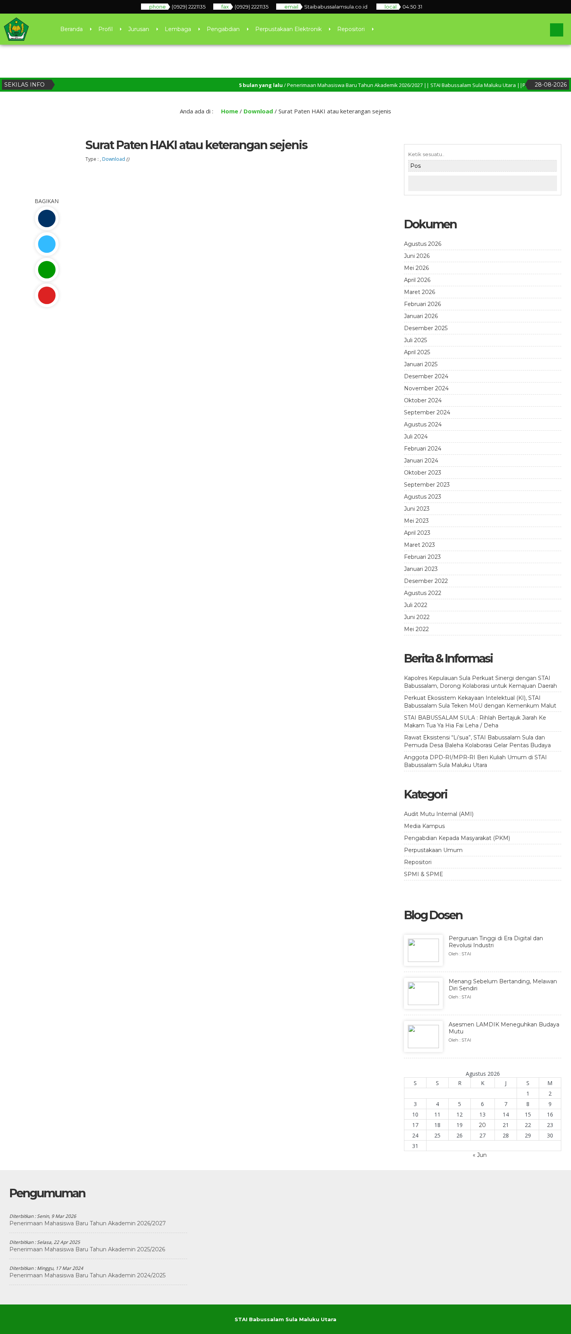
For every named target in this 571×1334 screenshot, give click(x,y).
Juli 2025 (415, 340)
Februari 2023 (422, 556)
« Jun (480, 1154)
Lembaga (178, 29)
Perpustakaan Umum (433, 850)
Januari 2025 (420, 364)
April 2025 (417, 352)
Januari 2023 (421, 568)
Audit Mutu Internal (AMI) (439, 813)
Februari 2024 (422, 448)
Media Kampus (424, 826)
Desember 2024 (426, 376)
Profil (105, 29)
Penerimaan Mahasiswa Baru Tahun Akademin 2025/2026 (87, 1249)
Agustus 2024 (423, 424)
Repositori (351, 29)
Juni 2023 (417, 508)
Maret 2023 (419, 544)
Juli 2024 (416, 436)
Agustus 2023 (422, 496)
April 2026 (417, 280)
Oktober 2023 (422, 472)
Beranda (71, 29)
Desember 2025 (425, 328)
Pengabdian (223, 29)
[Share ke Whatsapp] (46, 270)
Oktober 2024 (423, 400)
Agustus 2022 (422, 593)
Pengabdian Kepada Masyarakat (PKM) (457, 838)
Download (258, 111)
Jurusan (138, 29)
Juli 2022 (415, 605)
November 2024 (426, 388)
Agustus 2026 (422, 243)
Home (228, 111)
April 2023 (417, 532)
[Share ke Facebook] (46, 218)
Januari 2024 (421, 460)
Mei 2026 (416, 267)
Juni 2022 (417, 617)
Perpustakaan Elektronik (288, 29)
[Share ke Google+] (46, 295)
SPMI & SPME (423, 874)
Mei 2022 (416, 629)
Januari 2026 (421, 316)
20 (482, 1125)
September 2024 (427, 412)
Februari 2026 (422, 304)
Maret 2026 (419, 292)
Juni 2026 (417, 255)
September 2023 (427, 484)
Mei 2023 (416, 520)
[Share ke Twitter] (46, 244)
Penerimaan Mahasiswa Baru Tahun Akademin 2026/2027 (87, 1223)
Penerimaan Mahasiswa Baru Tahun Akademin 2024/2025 (87, 1275)
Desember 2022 (426, 580)
